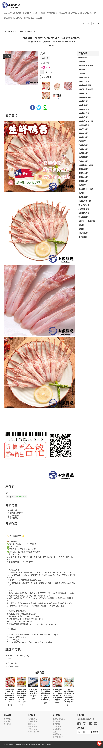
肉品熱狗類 (83, 145)
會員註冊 (56, 719)
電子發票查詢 (58, 737)
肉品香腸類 (83, 157)
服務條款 (56, 724)
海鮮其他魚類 (83, 78)
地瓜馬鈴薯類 (83, 209)
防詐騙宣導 (57, 734)
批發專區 (26, 13)
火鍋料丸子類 (89, 13)
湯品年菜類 (76, 13)
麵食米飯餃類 (83, 205)
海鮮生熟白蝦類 (84, 85)
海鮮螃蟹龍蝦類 (84, 98)
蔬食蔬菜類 (9, 18)
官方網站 (7, 724)
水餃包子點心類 (84, 201)
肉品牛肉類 (83, 149)
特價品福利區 (83, 126)
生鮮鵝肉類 (52, 13)
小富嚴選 (8, 32)
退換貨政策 (57, 729)
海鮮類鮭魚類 (83, 113)
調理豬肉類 (83, 177)
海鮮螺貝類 (83, 101)
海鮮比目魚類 (39, 13)
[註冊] (89, 23)
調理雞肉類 (83, 181)
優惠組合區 (83, 58)
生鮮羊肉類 (83, 129)
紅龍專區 (82, 141)
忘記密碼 (56, 721)
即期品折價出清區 (12, 13)
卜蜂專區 (82, 62)
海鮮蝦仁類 (83, 94)
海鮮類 (19, 18)
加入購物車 (47, 77)
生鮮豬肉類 (83, 133)
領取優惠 (95, 732)
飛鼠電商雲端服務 (44, 744)
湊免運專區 (83, 237)
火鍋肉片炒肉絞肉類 (86, 221)
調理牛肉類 (83, 173)
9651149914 (32, 32)
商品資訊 (51, 46)
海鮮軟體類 (83, 105)
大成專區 (82, 70)
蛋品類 (81, 193)
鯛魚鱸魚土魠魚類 (85, 189)
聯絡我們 (7, 721)
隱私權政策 (57, 726)
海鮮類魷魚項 (83, 110)
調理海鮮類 (64, 13)
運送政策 (56, 732)
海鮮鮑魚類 (83, 117)
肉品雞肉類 (83, 153)
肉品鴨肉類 (19, 32)
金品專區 (82, 185)
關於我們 (7, 719)
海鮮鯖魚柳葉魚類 (85, 121)
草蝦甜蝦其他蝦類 (85, 165)
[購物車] (98, 23)
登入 (63, 719)
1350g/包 (45, 58)
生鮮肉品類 (36, 18)
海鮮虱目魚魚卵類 (85, 90)
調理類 (26, 18)
